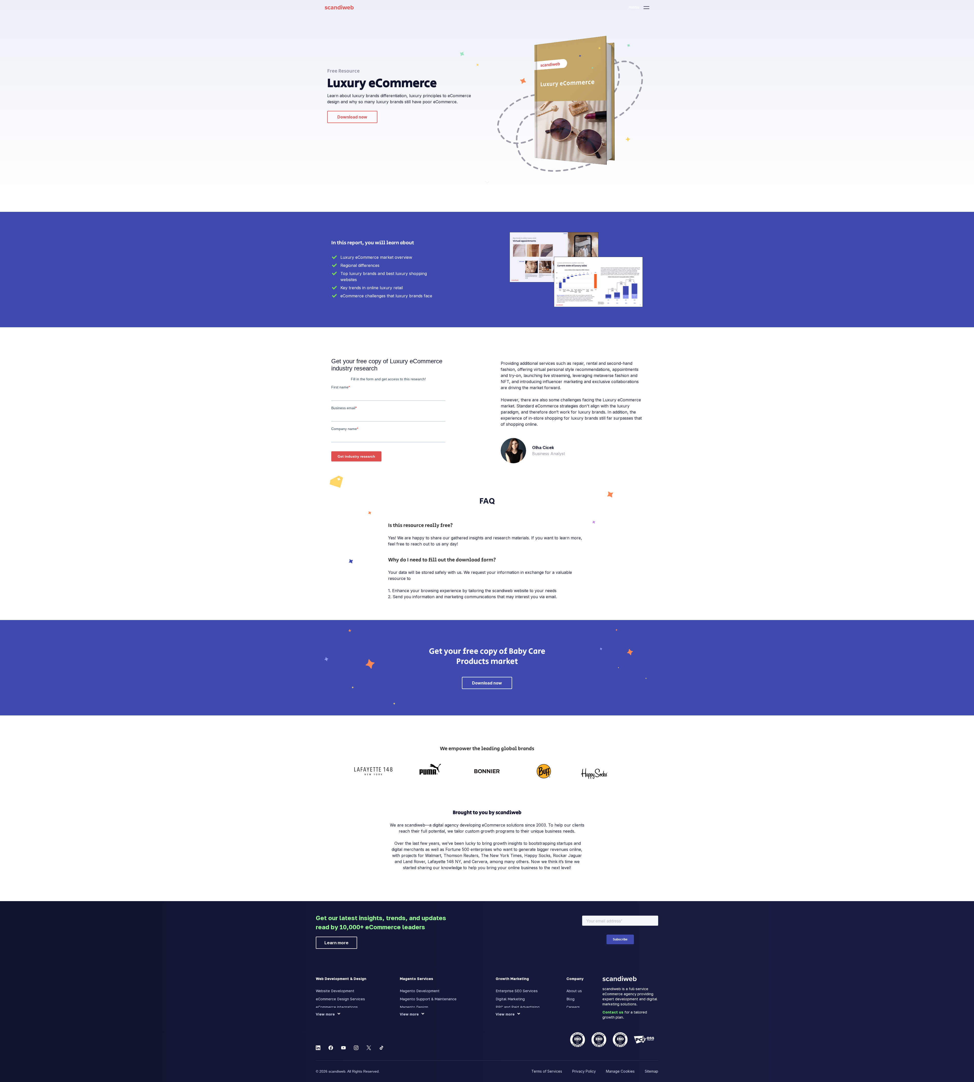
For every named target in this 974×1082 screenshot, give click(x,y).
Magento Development (420, 991)
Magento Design (414, 1007)
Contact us (612, 1012)
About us (574, 991)
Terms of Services (546, 1071)
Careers (573, 1007)
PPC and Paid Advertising (518, 1007)
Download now (352, 116)
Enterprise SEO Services (517, 991)
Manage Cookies (620, 1071)
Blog (570, 999)
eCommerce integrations (337, 1007)
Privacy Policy (584, 1071)
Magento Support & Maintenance (428, 999)
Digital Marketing (510, 999)
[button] (639, 7)
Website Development (335, 991)
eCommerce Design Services (340, 999)
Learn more (336, 942)
